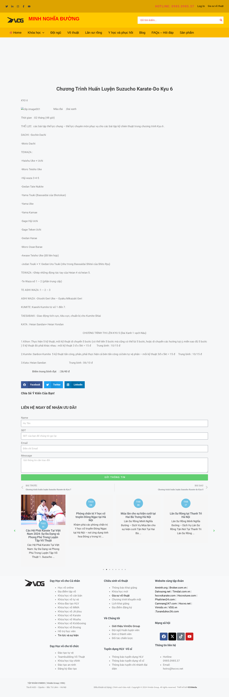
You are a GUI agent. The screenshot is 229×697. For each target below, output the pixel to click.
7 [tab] (122, 569)
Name (24, 417)
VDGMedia (192, 687)
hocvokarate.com (165, 595)
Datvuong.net (163, 591)
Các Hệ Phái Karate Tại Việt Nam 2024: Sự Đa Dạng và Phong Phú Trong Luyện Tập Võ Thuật (43, 535)
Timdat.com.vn (181, 591)
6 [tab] (119, 569)
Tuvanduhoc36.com (167, 611)
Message (26, 455)
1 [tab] (103, 569)
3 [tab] (109, 569)
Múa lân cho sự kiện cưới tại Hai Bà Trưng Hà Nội (138, 515)
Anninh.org (161, 587)
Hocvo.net (185, 603)
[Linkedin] (12, 6)
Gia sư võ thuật (216, 6)
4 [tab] (112, 569)
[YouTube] (29, 6)
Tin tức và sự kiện (68, 635)
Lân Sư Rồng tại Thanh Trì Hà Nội (186, 515)
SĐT (23, 430)
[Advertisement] (114, 61)
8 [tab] (125, 569)
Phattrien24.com (165, 599)
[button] (174, 6)
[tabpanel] (43, 531)
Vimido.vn (161, 607)
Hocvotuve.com (186, 595)
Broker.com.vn (177, 587)
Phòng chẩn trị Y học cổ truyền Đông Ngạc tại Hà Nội (91, 517)
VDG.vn (173, 607)
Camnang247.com (166, 603)
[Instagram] (18, 6)
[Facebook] (23, 6)
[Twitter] (6, 6)
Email (24, 443)
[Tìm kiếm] (221, 20)
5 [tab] (116, 569)
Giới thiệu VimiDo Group (126, 626)
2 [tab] (106, 569)
